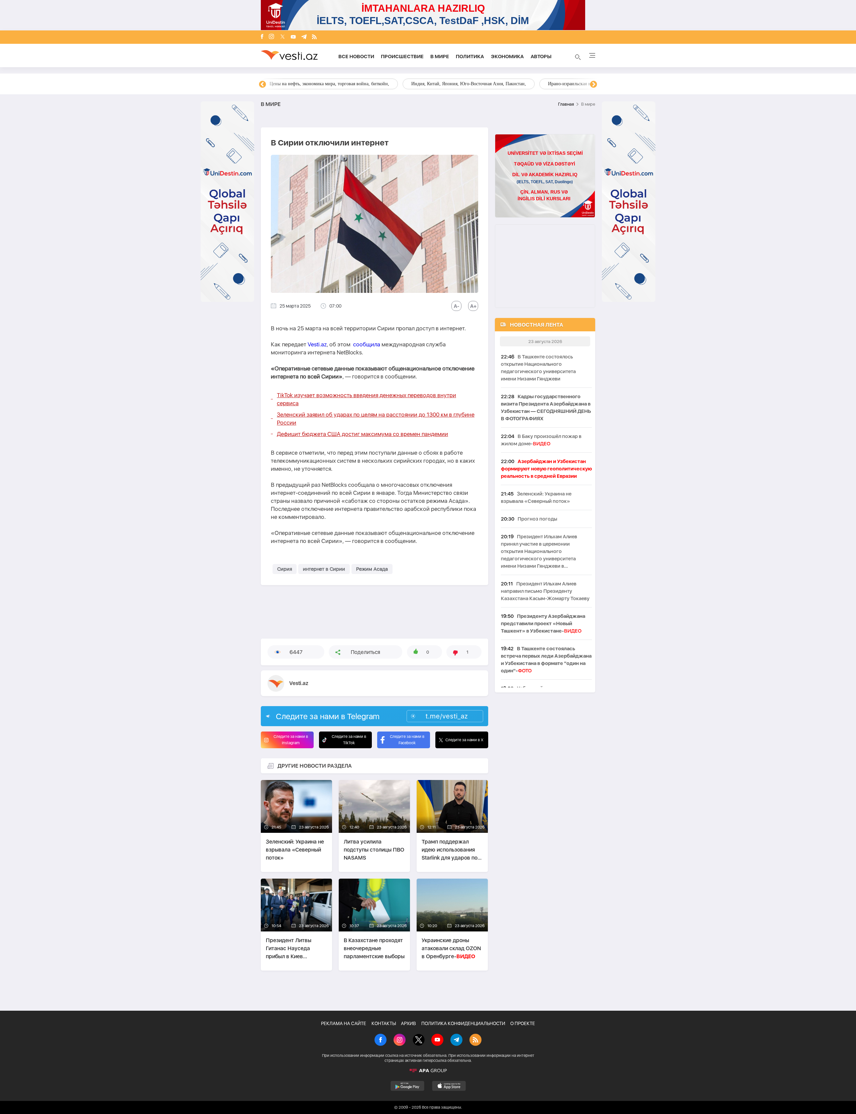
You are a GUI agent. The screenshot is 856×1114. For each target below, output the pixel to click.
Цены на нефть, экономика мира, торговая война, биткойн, (329, 83)
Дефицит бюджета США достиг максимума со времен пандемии (362, 434)
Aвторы (541, 56)
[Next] (594, 85)
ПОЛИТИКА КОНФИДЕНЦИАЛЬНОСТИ (463, 1023)
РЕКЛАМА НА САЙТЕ (343, 1023)
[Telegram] (304, 37)
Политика (470, 56)
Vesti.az (317, 344)
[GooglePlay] (407, 1086)
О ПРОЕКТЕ (522, 1023)
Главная (566, 104)
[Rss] (314, 37)
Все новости (356, 56)
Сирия (284, 569)
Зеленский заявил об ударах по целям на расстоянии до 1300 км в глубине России (375, 418)
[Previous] (262, 85)
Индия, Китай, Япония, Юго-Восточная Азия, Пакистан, (468, 83)
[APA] (428, 1070)
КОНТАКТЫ (383, 1023)
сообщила (366, 344)
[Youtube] (293, 37)
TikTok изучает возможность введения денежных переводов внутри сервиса (366, 399)
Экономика (507, 56)
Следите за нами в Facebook (407, 739)
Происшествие (402, 56)
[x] (282, 37)
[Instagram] (271, 37)
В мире (439, 56)
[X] (419, 1040)
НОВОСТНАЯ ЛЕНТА (536, 325)
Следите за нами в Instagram (291, 739)
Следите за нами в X (464, 740)
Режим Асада (372, 569)
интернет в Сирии (324, 569)
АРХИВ (408, 1023)
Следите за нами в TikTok (349, 739)
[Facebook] (262, 37)
